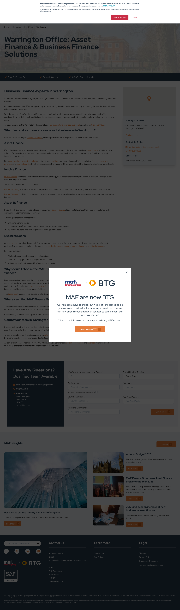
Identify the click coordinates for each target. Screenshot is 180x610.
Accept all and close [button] (119, 17)
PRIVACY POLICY (109, 6)
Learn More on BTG (88, 329)
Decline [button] (134, 17)
